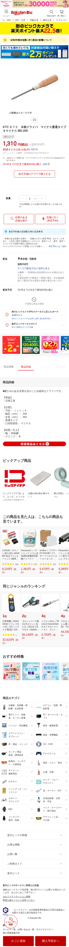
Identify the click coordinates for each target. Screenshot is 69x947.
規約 (64, 246)
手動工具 (34, 20)
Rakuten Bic (22, 13)
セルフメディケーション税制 (16, 896)
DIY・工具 (20, 20)
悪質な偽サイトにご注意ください (19, 900)
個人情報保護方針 (11, 933)
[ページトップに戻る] (64, 935)
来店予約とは (54, 246)
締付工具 (47, 20)
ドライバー (61, 20)
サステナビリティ (44, 929)
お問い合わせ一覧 (25, 929)
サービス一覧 (9, 929)
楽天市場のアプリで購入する (34, 173)
